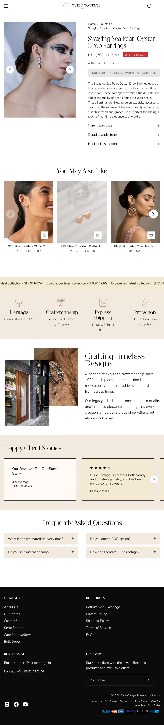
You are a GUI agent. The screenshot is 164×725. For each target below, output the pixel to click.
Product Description (102, 144)
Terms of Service (98, 627)
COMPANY (12, 598)
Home (92, 24)
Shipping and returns (103, 134)
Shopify (155, 695)
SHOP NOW (45, 283)
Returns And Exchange (103, 607)
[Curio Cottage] (82, 6)
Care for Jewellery (17, 634)
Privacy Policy (96, 613)
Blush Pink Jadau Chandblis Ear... (135, 246)
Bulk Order (12, 641)
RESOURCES (95, 598)
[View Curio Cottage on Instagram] (7, 704)
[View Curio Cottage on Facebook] (16, 704)
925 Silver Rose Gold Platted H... (82, 246)
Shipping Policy (97, 620)
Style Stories (13, 627)
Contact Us (12, 620)
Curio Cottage (128, 695)
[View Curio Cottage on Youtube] (25, 704)
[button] (149, 6)
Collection (105, 24)
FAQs (90, 634)
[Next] (70, 70)
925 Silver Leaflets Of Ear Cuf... (28, 246)
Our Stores (12, 613)
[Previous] (10, 70)
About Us (11, 607)
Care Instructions (100, 125)
